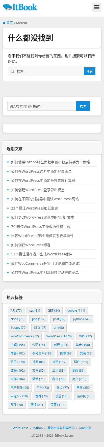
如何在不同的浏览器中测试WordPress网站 (45, 199)
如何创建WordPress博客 (30, 245)
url (59, 327)
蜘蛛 (41, 396)
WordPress (59, 336)
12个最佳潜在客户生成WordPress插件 (41, 254)
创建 (61, 345)
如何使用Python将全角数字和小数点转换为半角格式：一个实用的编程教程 (52, 162)
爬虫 (58, 379)
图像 (66, 353)
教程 (18, 370)
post (59, 319)
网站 (83, 387)
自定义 (19, 396)
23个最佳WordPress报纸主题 (34, 208)
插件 (81, 362)
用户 (79, 379)
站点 (63, 387)
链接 (37, 405)
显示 (58, 370)
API (16, 310)
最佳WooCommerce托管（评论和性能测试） (47, 263)
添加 (18, 379)
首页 (9, 22)
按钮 (59, 362)
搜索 (83, 106)
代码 (39, 345)
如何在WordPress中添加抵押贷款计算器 (43, 180)
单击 (83, 345)
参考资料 (42, 353)
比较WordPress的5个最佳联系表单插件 (42, 235)
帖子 (18, 362)
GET (54, 310)
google (76, 310)
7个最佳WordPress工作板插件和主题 (40, 226)
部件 (17, 405)
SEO (40, 327)
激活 (38, 379)
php (38, 319)
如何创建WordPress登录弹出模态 (38, 190)
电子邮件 (20, 387)
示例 (43, 387)
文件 (38, 370)
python (82, 319)
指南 (38, 362)
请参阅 (84, 396)
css (34, 310)
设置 (62, 396)
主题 (18, 345)
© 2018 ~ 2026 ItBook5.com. (53, 435)
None (17, 319)
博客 (18, 353)
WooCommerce (25, 336)
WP (85, 336)
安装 (86, 353)
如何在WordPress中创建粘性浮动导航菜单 (45, 272)
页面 (57, 405)
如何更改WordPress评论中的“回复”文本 (42, 217)
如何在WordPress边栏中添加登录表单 (41, 171)
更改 (78, 370)
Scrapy (19, 327)
